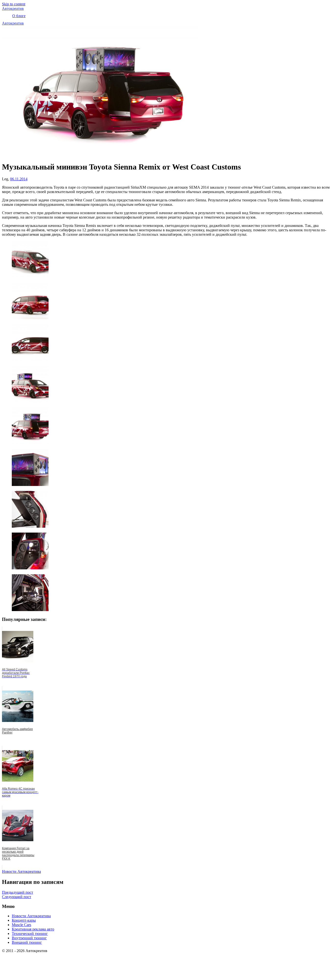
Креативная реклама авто (33, 929)
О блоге (19, 16)
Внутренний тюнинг (29, 938)
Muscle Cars (21, 925)
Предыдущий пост (17, 892)
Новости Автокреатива (21, 871)
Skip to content (13, 4)
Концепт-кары (24, 920)
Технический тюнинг (30, 933)
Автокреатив (13, 8)
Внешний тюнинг (27, 942)
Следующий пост (16, 897)
